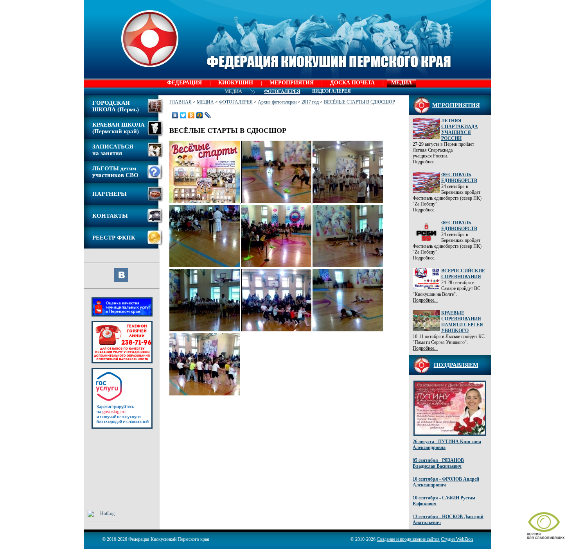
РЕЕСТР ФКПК (113, 237)
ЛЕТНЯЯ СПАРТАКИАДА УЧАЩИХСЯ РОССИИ (459, 129)
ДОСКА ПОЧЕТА (352, 83)
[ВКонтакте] (175, 115)
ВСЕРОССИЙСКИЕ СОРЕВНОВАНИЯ (463, 273)
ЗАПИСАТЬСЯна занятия (112, 149)
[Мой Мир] (200, 115)
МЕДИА (401, 83)
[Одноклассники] (191, 115)
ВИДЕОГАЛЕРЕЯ (331, 91)
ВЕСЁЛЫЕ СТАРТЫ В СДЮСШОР (359, 102)
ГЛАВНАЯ (180, 102)
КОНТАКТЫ (110, 216)
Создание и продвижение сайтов (408, 539)
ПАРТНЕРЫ (109, 194)
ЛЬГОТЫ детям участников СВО (115, 171)
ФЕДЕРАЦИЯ (184, 83)
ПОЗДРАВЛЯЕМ (456, 365)
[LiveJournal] (208, 115)
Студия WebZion (457, 539)
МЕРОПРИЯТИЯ (292, 83)
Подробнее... (425, 162)
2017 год (310, 102)
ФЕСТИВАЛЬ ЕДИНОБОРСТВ (459, 177)
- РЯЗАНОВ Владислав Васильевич (438, 463)
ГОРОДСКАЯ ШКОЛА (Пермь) (115, 106)
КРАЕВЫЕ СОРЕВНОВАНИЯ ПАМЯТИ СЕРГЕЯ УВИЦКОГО (462, 321)
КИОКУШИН (235, 83)
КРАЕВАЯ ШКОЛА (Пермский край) (118, 128)
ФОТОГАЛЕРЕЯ (236, 102)
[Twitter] (183, 115)
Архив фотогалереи (277, 102)
